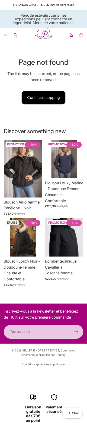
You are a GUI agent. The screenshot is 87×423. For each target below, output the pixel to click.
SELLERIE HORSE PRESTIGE (40, 350)
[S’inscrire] (76, 332)
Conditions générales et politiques (44, 364)
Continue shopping (43, 97)
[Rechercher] (15, 35)
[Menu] (5, 35)
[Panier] (81, 35)
